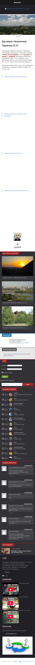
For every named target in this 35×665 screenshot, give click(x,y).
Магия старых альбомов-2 (20, 434)
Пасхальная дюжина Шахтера (21, 400)
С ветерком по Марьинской (20, 453)
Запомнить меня (7, 372)
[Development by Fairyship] (26, 661)
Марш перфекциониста (19, 443)
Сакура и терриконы (18, 405)
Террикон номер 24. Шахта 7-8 (13, 153)
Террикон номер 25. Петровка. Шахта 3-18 (16, 190)
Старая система (17, 439)
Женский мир (17, 409)
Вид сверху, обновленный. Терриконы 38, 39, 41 (15, 302)
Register (2, 380)
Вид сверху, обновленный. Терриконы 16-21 (14, 327)
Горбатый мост (17, 458)
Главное (16, 393)
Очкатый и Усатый (18, 429)
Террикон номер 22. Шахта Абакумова (15, 76)
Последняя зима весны (19, 419)
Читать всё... (11, 476)
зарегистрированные (14, 354)
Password (4, 369)
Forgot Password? (9, 380)
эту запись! (25, 343)
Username (4, 365)
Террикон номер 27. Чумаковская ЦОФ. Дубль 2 (15, 277)
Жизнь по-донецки (18, 403)
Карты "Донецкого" (16, 548)
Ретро (15, 398)
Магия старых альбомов (20, 448)
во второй (26, 54)
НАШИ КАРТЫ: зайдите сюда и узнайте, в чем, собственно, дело (21, 551)
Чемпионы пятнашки (19, 414)
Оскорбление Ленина (19, 424)
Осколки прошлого (18, 432)
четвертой (12, 56)
